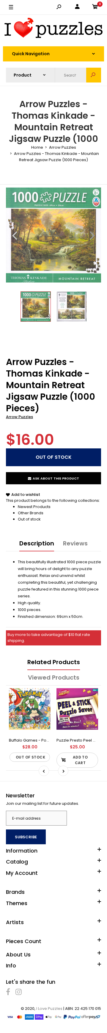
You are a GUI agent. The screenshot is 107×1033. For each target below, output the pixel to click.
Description (36, 543)
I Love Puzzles (49, 1008)
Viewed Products (53, 677)
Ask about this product (56, 478)
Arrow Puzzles (19, 417)
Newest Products (34, 507)
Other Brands (30, 513)
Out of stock (29, 519)
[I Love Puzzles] (53, 29)
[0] (95, 8)
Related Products (53, 662)
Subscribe (26, 837)
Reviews (75, 543)
